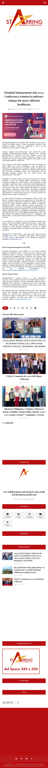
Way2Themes (21, 764)
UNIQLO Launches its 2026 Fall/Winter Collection (29, 580)
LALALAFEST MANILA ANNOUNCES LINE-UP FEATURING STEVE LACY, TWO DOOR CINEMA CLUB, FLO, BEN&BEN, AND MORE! (24, 343)
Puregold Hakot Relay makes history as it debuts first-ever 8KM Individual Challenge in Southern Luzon (29, 569)
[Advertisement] (24, 65)
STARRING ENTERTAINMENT (19, 109)
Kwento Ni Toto (40, 766)
